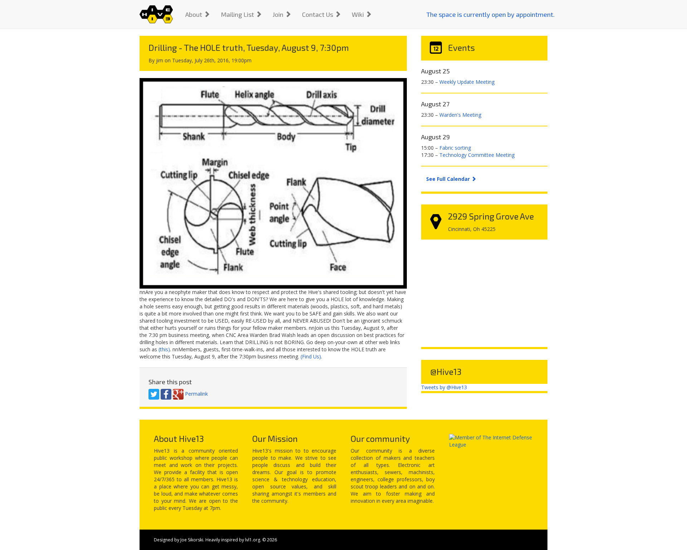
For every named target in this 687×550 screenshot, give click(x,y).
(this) (164, 349)
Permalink (196, 393)
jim (159, 60)
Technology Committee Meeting (477, 154)
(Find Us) (311, 356)
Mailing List (238, 14)
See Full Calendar (448, 178)
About (194, 14)
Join (279, 14)
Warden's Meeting (460, 114)
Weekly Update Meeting (466, 81)
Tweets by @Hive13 (444, 387)
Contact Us (318, 14)
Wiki (358, 14)
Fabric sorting (455, 147)
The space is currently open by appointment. (491, 14)
